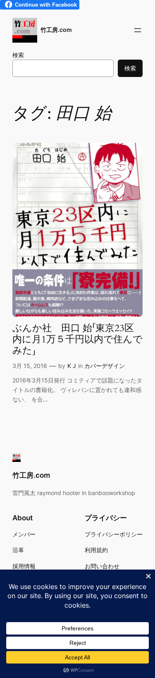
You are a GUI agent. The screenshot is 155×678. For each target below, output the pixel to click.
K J (71, 365)
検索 (18, 54)
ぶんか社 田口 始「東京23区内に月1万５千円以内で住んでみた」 (77, 340)
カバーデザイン (104, 365)
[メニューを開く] (138, 30)
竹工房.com (56, 29)
